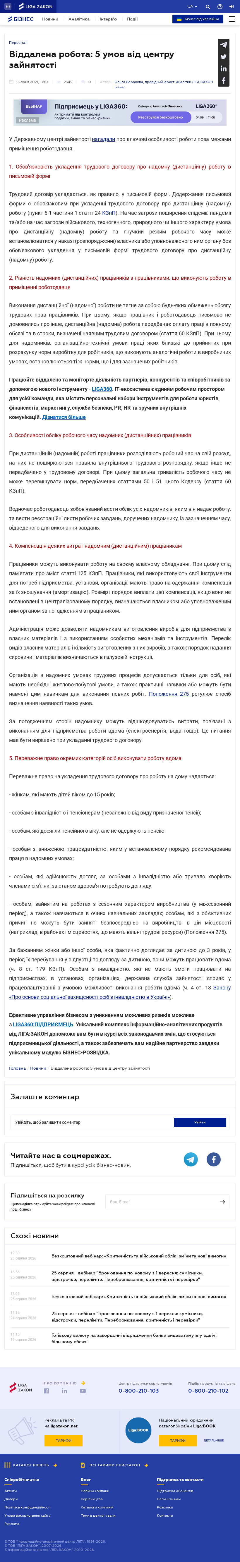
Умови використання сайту (27, 1515)
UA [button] (190, 6)
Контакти (165, 1515)
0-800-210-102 (208, 1390)
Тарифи (63, 1441)
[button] (7, 6)
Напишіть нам (169, 1499)
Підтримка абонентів (175, 1491)
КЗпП (109, 213)
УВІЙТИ (200, 1122)
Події (132, 19)
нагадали (103, 139)
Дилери (11, 1499)
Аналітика (79, 19)
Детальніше (214, 1440)
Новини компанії (95, 1491)
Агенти (10, 1491)
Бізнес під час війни (201, 19)
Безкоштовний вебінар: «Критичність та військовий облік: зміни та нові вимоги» (139, 1255)
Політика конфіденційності (27, 1507)
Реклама (11, 1524)
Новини (50, 19)
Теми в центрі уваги (98, 1515)
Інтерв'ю (108, 19)
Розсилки (165, 1507)
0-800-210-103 (139, 1390)
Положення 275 (170, 694)
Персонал (18, 43)
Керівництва (92, 1499)
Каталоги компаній (97, 1507)
